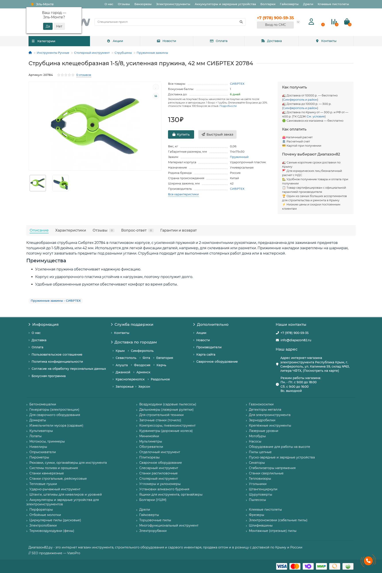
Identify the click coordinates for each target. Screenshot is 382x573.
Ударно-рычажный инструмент (54, 489)
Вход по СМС (275, 25)
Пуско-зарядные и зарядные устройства (282, 457)
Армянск (143, 372)
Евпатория (164, 358)
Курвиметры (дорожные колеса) (166, 431)
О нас (109, 4)
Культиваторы (41, 431)
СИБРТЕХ (237, 83)
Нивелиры (38, 447)
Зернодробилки (262, 420)
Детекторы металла (265, 410)
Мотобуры (257, 436)
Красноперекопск (130, 379)
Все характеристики (183, 194)
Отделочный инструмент (159, 452)
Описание (39, 230)
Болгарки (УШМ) (152, 500)
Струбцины (123, 52)
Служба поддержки (134, 324)
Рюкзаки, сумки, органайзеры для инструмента (68, 463)
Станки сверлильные (266, 473)
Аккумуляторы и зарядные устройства (225, 4)
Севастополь (126, 358)
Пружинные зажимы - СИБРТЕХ (56, 300)
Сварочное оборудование (217, 361)
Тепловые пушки (43, 484)
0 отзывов (83, 75)
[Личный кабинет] (311, 22)
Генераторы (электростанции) (54, 410)
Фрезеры (256, 515)
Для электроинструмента (269, 415)
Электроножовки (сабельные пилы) (278, 520)
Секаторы (257, 463)
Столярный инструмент (92, 52)
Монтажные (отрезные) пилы (272, 531)
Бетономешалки (42, 404)
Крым (120, 351)
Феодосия (142, 365)
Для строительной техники (161, 415)
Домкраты (37, 420)
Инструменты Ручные (53, 52)
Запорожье (125, 386)
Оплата (221, 41)
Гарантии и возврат (178, 230)
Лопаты (35, 436)
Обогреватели (151, 447)
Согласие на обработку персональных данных (69, 368)
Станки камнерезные (46, 473)
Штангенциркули (263, 489)
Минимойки (149, 436)
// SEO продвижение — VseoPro (54, 553)
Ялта (146, 358)
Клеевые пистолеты (333, 4)
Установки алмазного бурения (164, 489)
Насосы (255, 441)
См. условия (316, 116)
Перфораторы (41, 510)
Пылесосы (257, 500)
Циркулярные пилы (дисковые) (55, 520)
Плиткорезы (149, 457)
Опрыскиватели (42, 452)
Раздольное (160, 379)
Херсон (144, 386)
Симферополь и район (300, 99)
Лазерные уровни (263, 431)
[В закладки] (156, 87)
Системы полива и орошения (53, 468)
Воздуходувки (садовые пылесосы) (167, 404)
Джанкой (123, 372)
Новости (169, 41)
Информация (45, 324)
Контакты (328, 41)
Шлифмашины (261, 525)
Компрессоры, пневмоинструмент (167, 425)
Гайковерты (289, 4)
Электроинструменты (173, 4)
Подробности (228, 105)
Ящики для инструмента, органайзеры (170, 494)
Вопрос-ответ (136, 230)
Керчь (161, 365)
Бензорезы (143, 4)
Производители (209, 347)
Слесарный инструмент (158, 468)
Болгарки (267, 4)
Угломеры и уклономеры (160, 484)
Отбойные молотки (45, 515)
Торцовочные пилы (155, 520)
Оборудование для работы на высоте (279, 447)
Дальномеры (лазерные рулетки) (166, 410)
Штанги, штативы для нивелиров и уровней (65, 494)
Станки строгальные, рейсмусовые (58, 479)
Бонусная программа (49, 376)
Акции (118, 41)
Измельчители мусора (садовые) (56, 425)
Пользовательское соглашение (57, 354)
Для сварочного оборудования (54, 415)
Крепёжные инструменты (270, 425)
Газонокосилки (261, 404)
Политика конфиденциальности (57, 361)
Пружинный (239, 157)
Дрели (308, 4)
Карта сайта (205, 354)
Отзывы (124, 4)
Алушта (122, 365)
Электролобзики (43, 525)
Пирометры (39, 457)
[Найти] (241, 21)
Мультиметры (150, 441)
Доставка (274, 41)
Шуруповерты (260, 494)
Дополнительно (213, 324)
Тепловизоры (260, 479)
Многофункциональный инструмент (169, 525)
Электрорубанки (153, 531)
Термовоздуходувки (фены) (51, 531)
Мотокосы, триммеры (47, 441)
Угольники (258, 484)
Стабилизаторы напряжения (272, 468)
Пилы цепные (260, 452)
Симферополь (142, 351)
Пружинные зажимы (152, 52)
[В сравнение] (156, 96)
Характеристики (70, 230)
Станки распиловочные (158, 473)
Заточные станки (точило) (160, 420)
